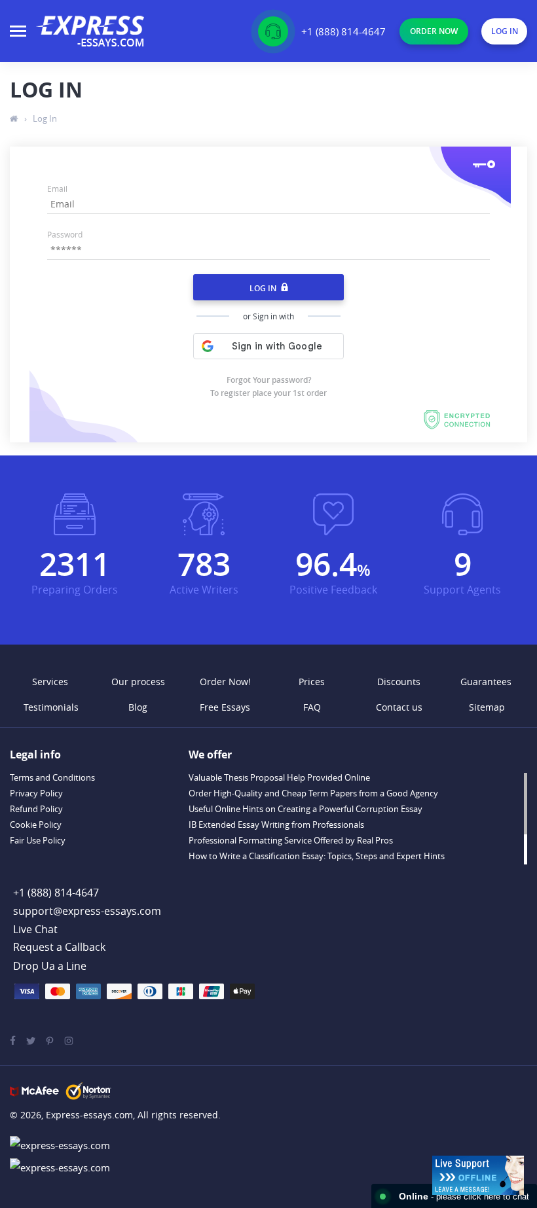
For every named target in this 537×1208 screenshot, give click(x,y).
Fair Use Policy (37, 840)
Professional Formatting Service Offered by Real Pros (291, 840)
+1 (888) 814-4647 (343, 31)
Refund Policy (36, 809)
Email (57, 188)
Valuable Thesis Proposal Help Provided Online (279, 777)
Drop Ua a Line (49, 966)
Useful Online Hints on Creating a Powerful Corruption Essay (305, 809)
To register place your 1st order (268, 393)
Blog (137, 707)
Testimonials (51, 707)
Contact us (399, 707)
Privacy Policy (36, 793)
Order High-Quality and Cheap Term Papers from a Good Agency (313, 793)
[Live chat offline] (478, 1175)
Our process (138, 681)
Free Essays (225, 707)
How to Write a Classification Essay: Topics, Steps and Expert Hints (317, 856)
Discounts (398, 681)
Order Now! (225, 681)
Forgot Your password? (269, 379)
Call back (59, 947)
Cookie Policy (36, 824)
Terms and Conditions (52, 777)
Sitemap (487, 707)
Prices (312, 681)
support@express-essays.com (87, 911)
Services (50, 681)
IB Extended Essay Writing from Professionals (276, 824)
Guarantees (485, 681)
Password (65, 234)
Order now (434, 31)
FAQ (312, 707)
